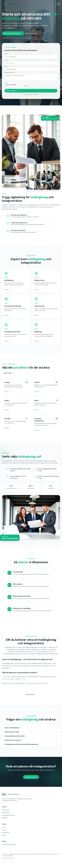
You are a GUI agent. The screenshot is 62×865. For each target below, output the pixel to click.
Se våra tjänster (32, 33)
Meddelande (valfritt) (10, 72)
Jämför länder (8, 373)
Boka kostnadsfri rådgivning (12, 33)
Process (4, 830)
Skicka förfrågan (11, 90)
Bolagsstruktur (6, 812)
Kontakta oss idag (30, 777)
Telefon (6, 60)
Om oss (4, 827)
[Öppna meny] (58, 4)
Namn (6, 53)
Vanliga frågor (5, 832)
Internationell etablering (8, 815)
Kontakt (4, 835)
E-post (6, 66)
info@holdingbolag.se (10, 844)
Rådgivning (5, 817)
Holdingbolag (5, 810)
